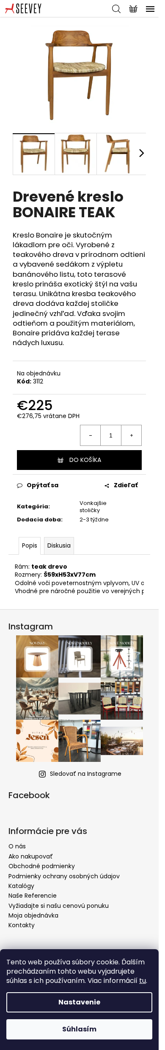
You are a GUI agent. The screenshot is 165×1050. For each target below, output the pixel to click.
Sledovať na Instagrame (85, 773)
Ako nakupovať (30, 856)
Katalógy (21, 886)
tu (142, 980)
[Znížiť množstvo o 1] (90, 435)
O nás (17, 846)
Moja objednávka (33, 915)
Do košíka (85, 460)
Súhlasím (79, 1029)
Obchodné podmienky (41, 866)
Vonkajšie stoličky (93, 506)
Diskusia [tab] (59, 545)
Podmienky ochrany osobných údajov (64, 876)
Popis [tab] (29, 545)
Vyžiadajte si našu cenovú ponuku (58, 906)
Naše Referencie (32, 895)
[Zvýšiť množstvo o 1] (131, 435)
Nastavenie (79, 1002)
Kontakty (21, 925)
